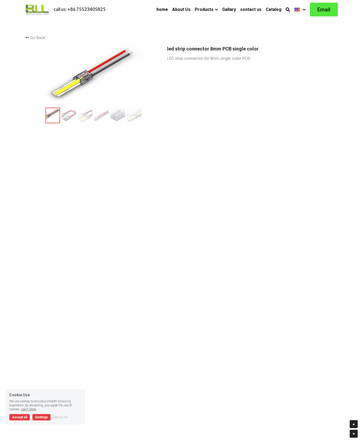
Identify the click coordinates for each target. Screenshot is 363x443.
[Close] (243, 205)
